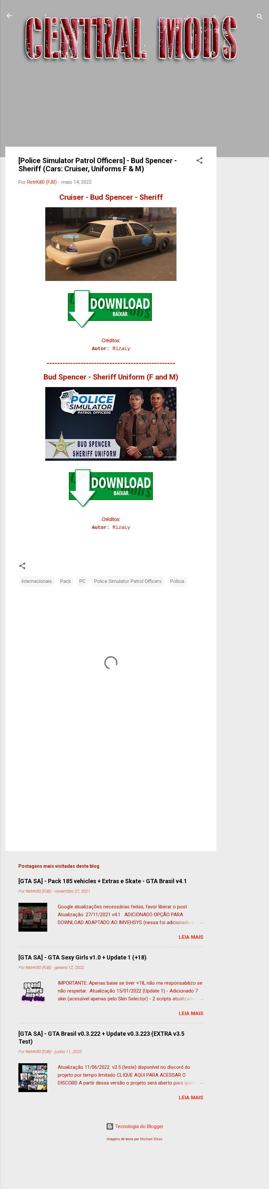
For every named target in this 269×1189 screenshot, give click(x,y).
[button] (199, 162)
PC (82, 581)
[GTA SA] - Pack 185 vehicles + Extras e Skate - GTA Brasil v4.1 (102, 881)
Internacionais (36, 581)
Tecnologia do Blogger (138, 1126)
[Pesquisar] (260, 18)
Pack (65, 581)
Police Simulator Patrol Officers (128, 581)
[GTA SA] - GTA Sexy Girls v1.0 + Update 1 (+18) (82, 957)
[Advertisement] (243, 176)
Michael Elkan (151, 1139)
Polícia (177, 581)
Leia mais (191, 937)
